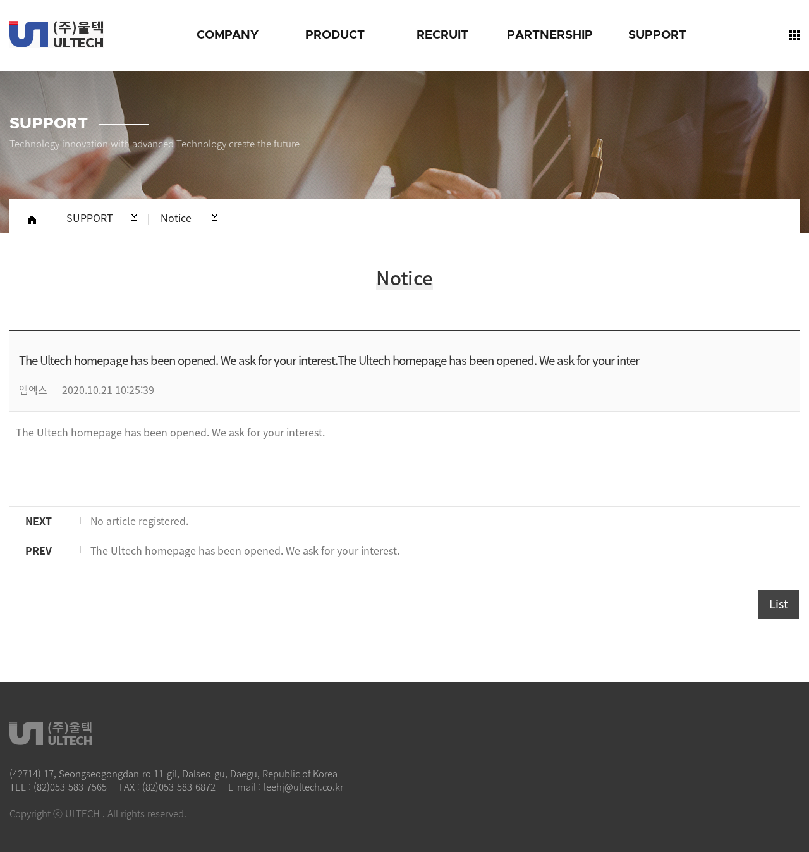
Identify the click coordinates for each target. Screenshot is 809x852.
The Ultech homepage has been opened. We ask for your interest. (170, 432)
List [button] (778, 603)
